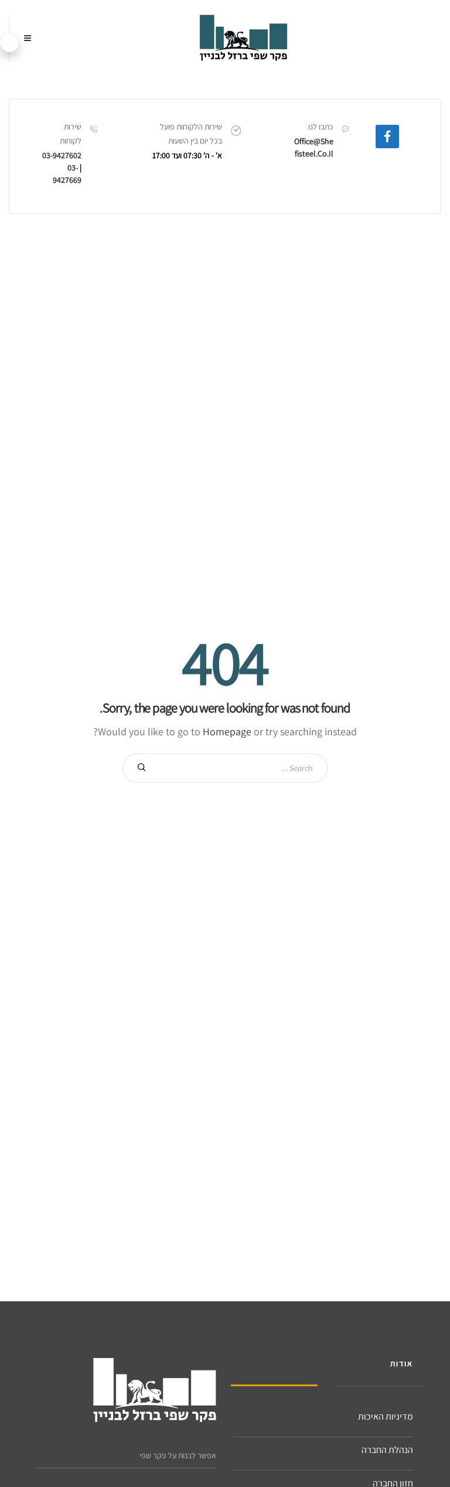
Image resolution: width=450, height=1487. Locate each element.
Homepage (227, 731)
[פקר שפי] (243, 38)
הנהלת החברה (387, 1450)
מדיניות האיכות (385, 1416)
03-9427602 (61, 155)
